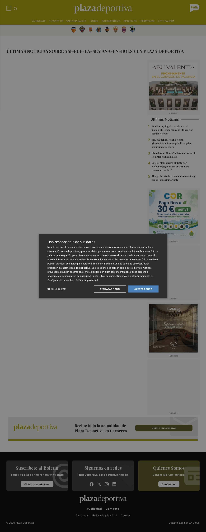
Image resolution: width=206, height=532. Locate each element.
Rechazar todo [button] (110, 288)
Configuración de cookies (61, 280)
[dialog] (103, 266)
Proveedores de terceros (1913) (132, 259)
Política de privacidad (87, 280)
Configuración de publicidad (76, 276)
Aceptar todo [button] (143, 288)
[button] (56, 289)
